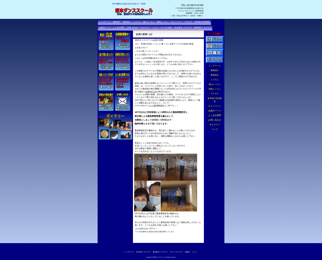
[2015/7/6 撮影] (106, 80)
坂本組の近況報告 (202, 22)
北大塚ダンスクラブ (183, 28)
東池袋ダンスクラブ (202, 28)
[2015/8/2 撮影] (122, 80)
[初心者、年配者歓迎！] (106, 40)
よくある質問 (118, 28)
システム (215, 79)
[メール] (122, 102)
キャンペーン (176, 22)
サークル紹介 (166, 28)
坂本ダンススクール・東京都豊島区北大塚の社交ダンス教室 (138, 20)
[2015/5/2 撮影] (106, 61)
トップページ (104, 22)
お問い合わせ (132, 28)
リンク (155, 28)
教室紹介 (215, 75)
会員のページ (104, 28)
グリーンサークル (176, 252)
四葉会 (187, 252)
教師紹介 (215, 70)
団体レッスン (215, 89)
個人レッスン (215, 84)
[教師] (106, 101)
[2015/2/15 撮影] (122, 40)
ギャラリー (145, 28)
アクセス (188, 22)
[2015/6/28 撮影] (122, 61)
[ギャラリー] (115, 126)
